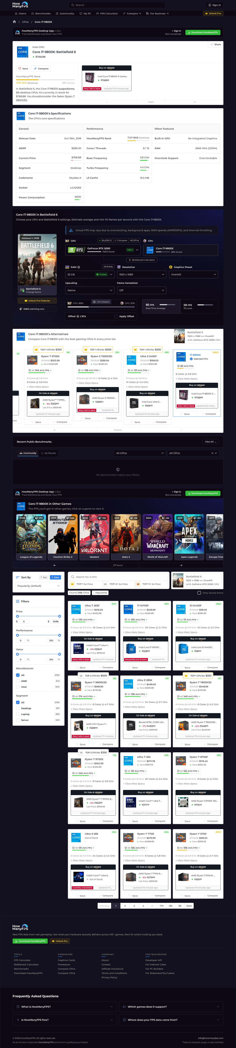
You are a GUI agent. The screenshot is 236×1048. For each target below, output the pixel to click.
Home (20, 13)
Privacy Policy (109, 977)
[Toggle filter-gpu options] (162, 453)
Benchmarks (41, 13)
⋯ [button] (152, 905)
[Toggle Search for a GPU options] (137, 250)
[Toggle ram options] (111, 274)
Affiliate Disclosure (112, 968)
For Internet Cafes (155, 964)
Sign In (217, 5)
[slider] (17, 616)
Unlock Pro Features (39, 300)
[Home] (14, 22)
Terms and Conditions (114, 973)
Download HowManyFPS (204, 32)
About (105, 960)
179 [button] (161, 905)
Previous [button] (104, 905)
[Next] (194, 102)
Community (65, 13)
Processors (64, 964)
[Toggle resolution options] (163, 274)
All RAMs (108, 266)
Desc (56, 577)
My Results (48, 453)
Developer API (153, 960)
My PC (85, 13)
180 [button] (171, 905)
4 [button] (143, 905)
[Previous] (107, 102)
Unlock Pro (215, 13)
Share (217, 44)
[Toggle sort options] (58, 586)
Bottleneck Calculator (142, 260)
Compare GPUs (66, 968)
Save (25, 68)
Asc (45, 577)
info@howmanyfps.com (210, 1038)
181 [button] (179, 905)
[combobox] (119, 5)
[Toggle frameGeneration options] (163, 290)
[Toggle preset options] (215, 274)
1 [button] (115, 905)
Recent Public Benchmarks (34, 441)
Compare (130, 13)
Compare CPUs (66, 973)
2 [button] (125, 905)
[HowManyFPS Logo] (20, 5)
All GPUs (134, 240)
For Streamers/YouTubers (159, 973)
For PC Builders (154, 968)
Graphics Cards (66, 960)
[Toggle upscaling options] (111, 290)
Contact (106, 964)
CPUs (25, 21)
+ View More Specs (38, 386)
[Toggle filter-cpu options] (216, 453)
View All (210, 441)
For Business (156, 13)
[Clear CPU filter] (212, 453)
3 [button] (134, 905)
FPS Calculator (107, 13)
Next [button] (189, 905)
